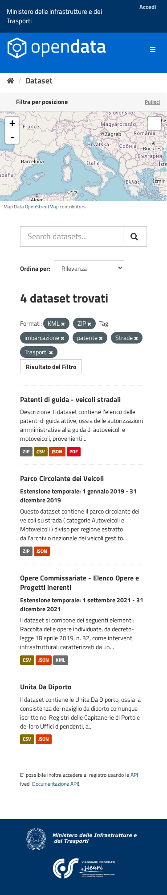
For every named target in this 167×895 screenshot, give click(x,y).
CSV (41, 451)
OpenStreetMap (42, 206)
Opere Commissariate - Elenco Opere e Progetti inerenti (79, 582)
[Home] (10, 81)
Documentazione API (55, 784)
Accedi (147, 6)
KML (60, 659)
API (134, 775)
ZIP (26, 451)
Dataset (39, 81)
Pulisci (152, 102)
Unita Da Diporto (46, 686)
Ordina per (34, 268)
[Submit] (135, 236)
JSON (57, 451)
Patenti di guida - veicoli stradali (70, 399)
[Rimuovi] (63, 323)
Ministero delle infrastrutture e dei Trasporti (54, 16)
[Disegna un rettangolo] (154, 123)
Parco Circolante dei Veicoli (62, 478)
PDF (73, 451)
